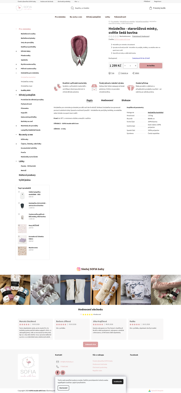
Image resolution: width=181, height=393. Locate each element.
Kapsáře (24, 113)
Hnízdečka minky (27, 81)
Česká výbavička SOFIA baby (27, 2)
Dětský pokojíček (27, 94)
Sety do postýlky (27, 42)
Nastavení (63, 388)
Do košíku (151, 65)
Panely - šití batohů (28, 166)
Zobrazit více (90, 344)
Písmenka (25, 108)
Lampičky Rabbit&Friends (30, 130)
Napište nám (97, 370)
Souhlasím (118, 381)
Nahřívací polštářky (28, 47)
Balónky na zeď (27, 121)
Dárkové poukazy (27, 175)
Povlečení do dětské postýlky (32, 99)
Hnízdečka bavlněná (28, 77)
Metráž (23, 170)
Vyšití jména (25, 180)
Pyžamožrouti (26, 104)
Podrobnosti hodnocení (140, 36)
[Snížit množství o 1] (125, 65)
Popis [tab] (90, 100)
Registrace (157, 1)
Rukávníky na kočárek (29, 157)
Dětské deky (25, 51)
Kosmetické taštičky (29, 148)
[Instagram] (62, 372)
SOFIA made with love (122, 39)
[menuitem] (60, 17)
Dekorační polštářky (29, 117)
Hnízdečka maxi (26, 86)
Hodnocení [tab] (107, 100)
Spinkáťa (24, 60)
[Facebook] (57, 372)
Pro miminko (25, 29)
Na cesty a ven (26, 134)
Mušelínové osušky (28, 34)
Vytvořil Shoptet (157, 391)
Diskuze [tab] (126, 100)
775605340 (64, 366)
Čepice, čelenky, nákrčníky (31, 144)
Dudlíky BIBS (26, 90)
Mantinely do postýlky (29, 126)
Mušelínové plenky (28, 38)
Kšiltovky (24, 139)
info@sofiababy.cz (66, 362)
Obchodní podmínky (64, 2)
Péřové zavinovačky (28, 68)
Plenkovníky (25, 55)
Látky (21, 161)
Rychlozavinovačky (28, 64)
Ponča (23, 152)
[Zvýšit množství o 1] (135, 65)
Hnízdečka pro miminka (30, 73)
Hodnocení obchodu (46, 2)
